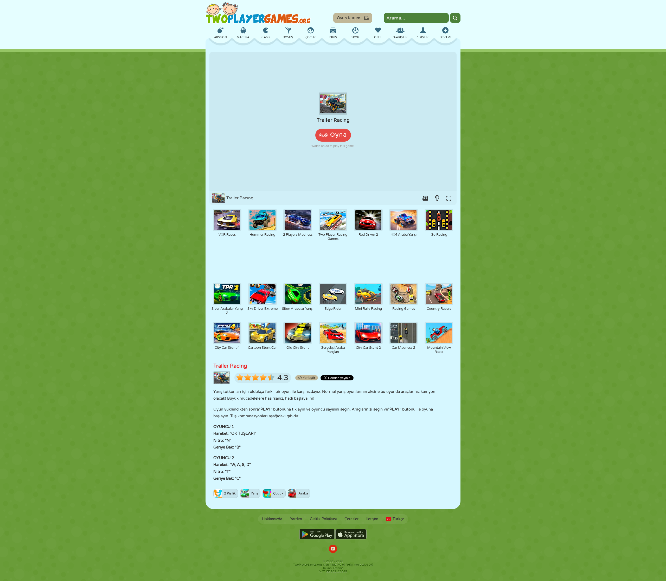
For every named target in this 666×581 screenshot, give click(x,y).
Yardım (296, 519)
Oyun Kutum (348, 18)
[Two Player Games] (258, 13)
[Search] (455, 18)
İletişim (372, 519)
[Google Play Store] (317, 534)
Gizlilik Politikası (323, 519)
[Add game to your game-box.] (425, 198)
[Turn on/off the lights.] (437, 198)
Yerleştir (308, 378)
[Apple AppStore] (351, 534)
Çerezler (351, 519)
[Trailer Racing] (333, 121)
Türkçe (398, 519)
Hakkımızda (272, 519)
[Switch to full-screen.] (449, 198)
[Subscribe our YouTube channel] (333, 549)
